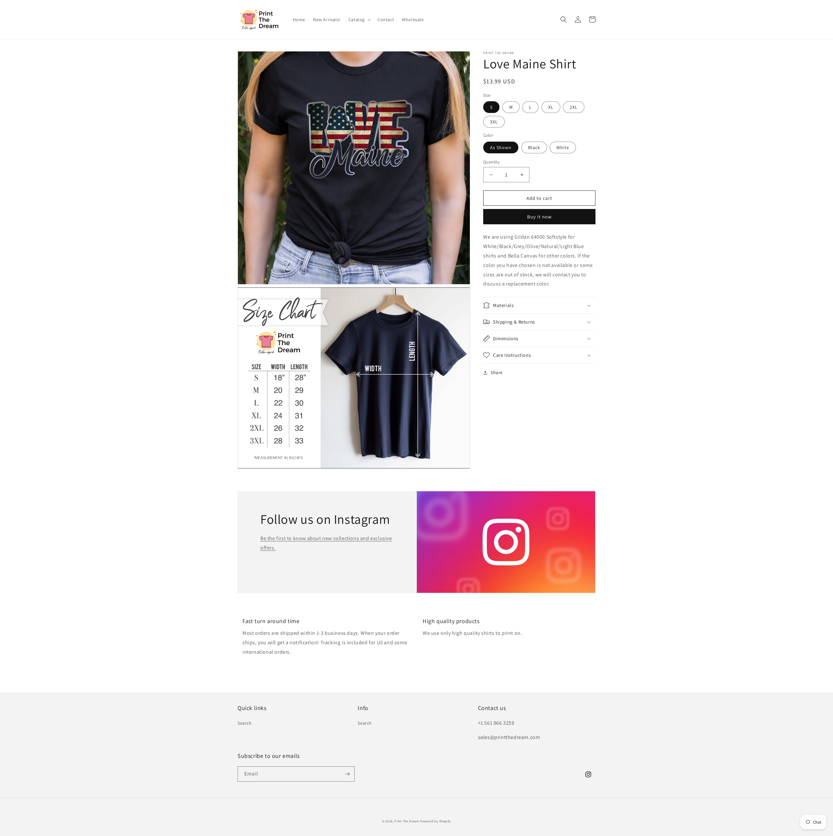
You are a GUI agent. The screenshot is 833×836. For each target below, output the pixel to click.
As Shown (501, 147)
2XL (574, 107)
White (562, 147)
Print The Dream (406, 821)
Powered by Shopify (435, 821)
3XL (494, 122)
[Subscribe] (347, 774)
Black (534, 147)
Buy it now (539, 217)
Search (245, 723)
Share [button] (497, 372)
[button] (359, 19)
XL (550, 107)
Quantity (491, 162)
